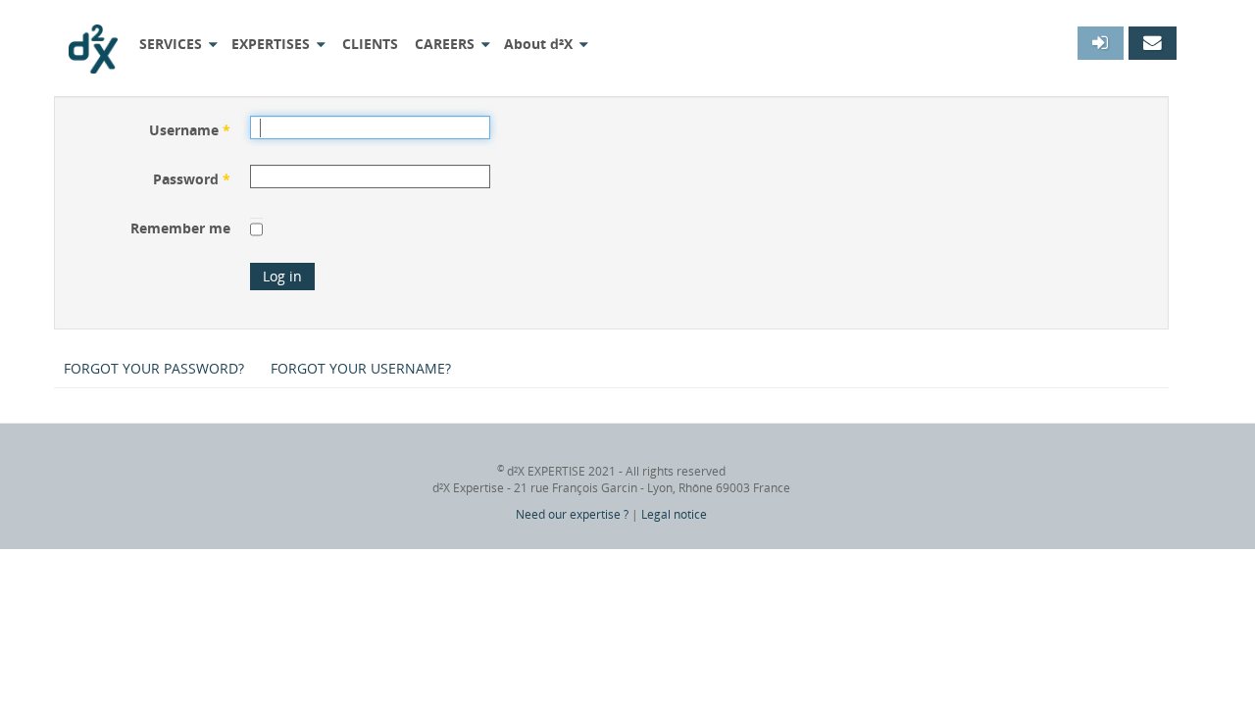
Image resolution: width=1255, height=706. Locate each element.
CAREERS (445, 43)
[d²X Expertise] (93, 42)
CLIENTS (370, 43)
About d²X (538, 43)
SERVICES (170, 43)
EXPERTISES (270, 43)
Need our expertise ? (572, 514)
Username (189, 130)
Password (191, 179)
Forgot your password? (154, 368)
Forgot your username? (361, 368)
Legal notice (674, 514)
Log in (282, 276)
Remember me (180, 228)
